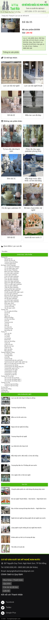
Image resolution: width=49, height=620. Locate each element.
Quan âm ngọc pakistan (11, 281)
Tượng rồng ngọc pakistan (12, 289)
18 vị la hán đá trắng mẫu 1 (12, 379)
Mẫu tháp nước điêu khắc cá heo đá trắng (24, 456)
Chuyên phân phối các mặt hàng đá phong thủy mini (28, 489)
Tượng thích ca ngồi (10, 373)
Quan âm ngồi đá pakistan (12, 282)
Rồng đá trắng (8, 317)
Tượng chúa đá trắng (11, 262)
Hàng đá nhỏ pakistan (11, 297)
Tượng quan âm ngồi (11, 370)
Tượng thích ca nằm (10, 371)
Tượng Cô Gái (5, 382)
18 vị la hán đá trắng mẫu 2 (12, 381)
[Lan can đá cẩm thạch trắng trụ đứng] (5, 401)
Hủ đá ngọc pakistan (10, 298)
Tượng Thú (4, 309)
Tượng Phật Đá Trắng (8, 352)
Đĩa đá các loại (9, 346)
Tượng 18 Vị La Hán (7, 376)
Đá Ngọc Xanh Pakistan (8, 265)
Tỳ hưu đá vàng (9, 306)
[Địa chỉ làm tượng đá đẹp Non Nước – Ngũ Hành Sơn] (5, 510)
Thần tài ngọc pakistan (11, 287)
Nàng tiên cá (8, 259)
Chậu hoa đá (8, 344)
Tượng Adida (8, 355)
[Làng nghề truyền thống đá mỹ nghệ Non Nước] (5, 529)
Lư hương (7, 338)
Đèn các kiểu (8, 349)
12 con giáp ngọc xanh (11, 268)
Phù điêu (7, 335)
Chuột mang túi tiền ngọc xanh (13, 292)
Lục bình (7, 336)
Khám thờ (7, 340)
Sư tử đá (7, 313)
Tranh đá (7, 343)
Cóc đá (6, 324)
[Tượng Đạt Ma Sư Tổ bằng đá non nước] (5, 468)
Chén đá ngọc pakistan (11, 276)
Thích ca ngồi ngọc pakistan (13, 284)
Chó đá (6, 320)
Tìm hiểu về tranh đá (17, 547)
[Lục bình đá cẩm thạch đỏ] (5, 449)
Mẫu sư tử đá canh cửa (18, 417)
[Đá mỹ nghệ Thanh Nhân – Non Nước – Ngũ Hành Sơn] (5, 501)
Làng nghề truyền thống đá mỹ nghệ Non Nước (26, 528)
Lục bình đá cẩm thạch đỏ (19, 446)
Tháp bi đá (7, 347)
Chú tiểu (7, 357)
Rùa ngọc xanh (9, 303)
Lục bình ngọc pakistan (11, 300)
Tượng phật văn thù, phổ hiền (13, 360)
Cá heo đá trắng (9, 319)
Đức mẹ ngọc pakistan (11, 278)
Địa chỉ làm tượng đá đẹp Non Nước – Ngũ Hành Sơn (28, 508)
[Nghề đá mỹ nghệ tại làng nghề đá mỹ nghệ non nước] (5, 520)
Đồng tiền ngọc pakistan (11, 290)
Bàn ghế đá (8, 351)
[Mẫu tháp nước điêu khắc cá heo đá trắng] (5, 459)
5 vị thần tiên (8, 354)
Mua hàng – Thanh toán (13, 580)
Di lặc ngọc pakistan (10, 275)
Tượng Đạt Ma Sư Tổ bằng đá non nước (24, 465)
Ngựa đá (7, 316)
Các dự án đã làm (10, 587)
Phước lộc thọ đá (9, 260)
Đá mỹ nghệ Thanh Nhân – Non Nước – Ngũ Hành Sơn (28, 499)
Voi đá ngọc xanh (9, 308)
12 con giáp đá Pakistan (11, 267)
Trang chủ (5, 16)
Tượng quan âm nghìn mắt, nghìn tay (15, 362)
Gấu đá (6, 325)
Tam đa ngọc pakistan (11, 286)
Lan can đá (18, 16)
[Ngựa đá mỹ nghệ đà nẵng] (5, 430)
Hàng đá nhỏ (5, 392)
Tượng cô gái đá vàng (11, 385)
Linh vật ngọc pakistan (11, 279)
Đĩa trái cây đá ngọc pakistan (13, 295)
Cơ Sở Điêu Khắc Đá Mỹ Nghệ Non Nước (24, 7)
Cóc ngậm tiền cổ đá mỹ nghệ (20, 475)
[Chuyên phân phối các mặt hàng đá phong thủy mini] (5, 491)
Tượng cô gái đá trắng (11, 384)
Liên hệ (6, 591)
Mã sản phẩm (28, 30)
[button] (45, 2)
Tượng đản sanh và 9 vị (11, 368)
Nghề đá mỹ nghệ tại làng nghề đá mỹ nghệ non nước (28, 518)
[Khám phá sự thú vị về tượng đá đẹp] (5, 539)
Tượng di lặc (8, 359)
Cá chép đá (8, 327)
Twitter (8, 607)
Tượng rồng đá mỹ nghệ (19, 436)
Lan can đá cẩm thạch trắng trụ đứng (23, 398)
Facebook (10, 602)
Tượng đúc (4, 390)
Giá (23, 33)
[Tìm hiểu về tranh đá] (5, 549)
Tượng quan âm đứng (11, 365)
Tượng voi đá (8, 322)
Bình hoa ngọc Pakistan (11, 271)
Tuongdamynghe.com (13, 619)
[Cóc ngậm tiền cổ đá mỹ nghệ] (5, 478)
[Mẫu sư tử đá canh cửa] (5, 420)
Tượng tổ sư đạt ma (10, 374)
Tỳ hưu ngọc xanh (10, 305)
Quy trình (7, 584)
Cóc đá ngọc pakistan (11, 294)
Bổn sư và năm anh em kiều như (14, 363)
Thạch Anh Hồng (6, 389)
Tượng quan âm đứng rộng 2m (14, 366)
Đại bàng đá (8, 330)
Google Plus (11, 613)
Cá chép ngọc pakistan (11, 273)
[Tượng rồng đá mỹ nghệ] (5, 439)
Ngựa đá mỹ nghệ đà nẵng (19, 427)
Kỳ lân (6, 314)
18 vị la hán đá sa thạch (11, 378)
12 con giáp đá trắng (10, 311)
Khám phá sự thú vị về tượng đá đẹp (23, 537)
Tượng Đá (4, 257)
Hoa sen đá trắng (9, 341)
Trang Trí (4, 332)
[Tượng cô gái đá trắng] (5, 410)
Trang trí (11, 16)
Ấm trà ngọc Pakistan (11, 270)
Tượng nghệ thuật (10, 263)
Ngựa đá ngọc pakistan (11, 301)
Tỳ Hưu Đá (4, 387)
